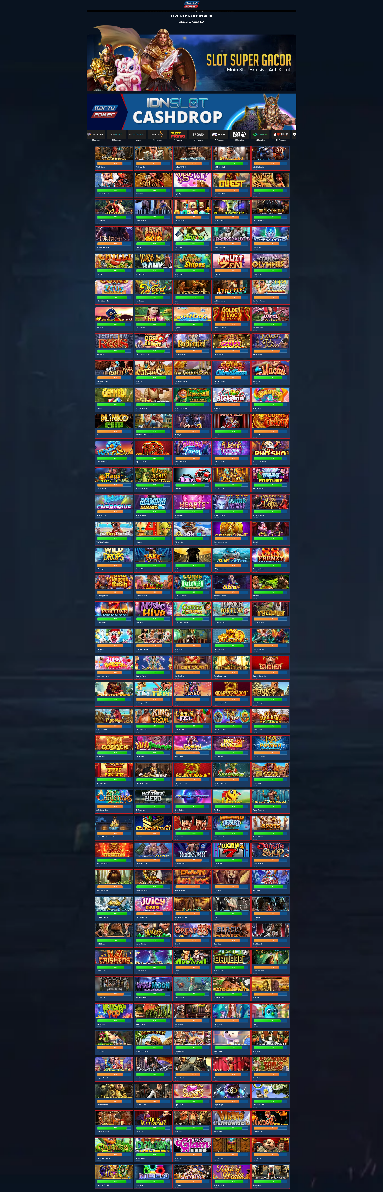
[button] (294, 134)
